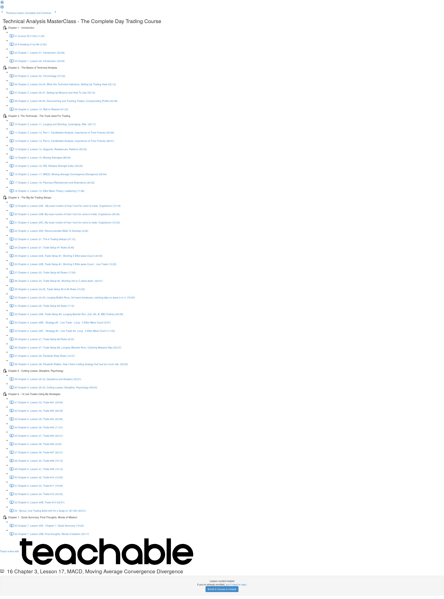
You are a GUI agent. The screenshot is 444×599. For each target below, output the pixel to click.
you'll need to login (236, 584)
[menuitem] (2, 8)
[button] (2, 3)
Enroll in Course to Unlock (222, 589)
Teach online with (10, 551)
